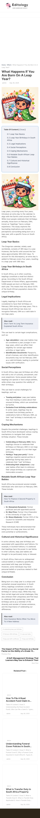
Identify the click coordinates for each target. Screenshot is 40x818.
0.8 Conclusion (13, 167)
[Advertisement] (20, 39)
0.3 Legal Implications (16, 144)
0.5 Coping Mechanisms (17, 151)
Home (4, 65)
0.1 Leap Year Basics (16, 134)
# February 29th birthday (10, 634)
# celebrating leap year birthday (12, 629)
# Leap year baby (25, 634)
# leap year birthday (28, 639)
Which (9, 65)
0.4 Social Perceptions (16, 147)
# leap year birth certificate (11, 639)
